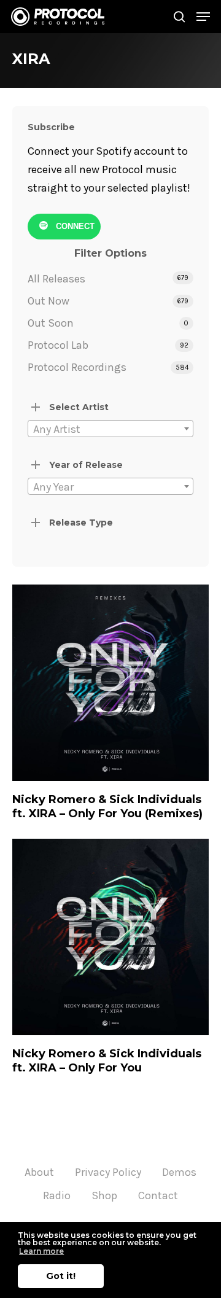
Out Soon (51, 323)
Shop (104, 1195)
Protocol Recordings (77, 367)
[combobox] (110, 428)
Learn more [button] (41, 1251)
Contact (158, 1195)
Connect (74, 226)
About (39, 1172)
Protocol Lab (58, 345)
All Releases (56, 279)
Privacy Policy (108, 1172)
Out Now (48, 301)
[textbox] (110, 429)
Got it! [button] (61, 1275)
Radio (57, 1195)
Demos (179, 1172)
